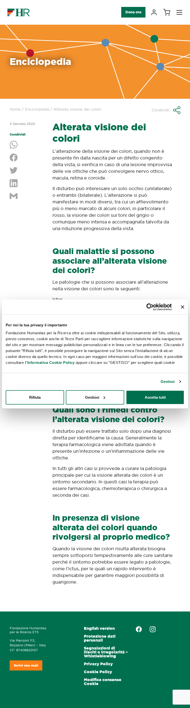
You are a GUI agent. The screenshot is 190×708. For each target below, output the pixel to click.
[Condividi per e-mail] (27, 196)
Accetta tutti (155, 397)
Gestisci (168, 381)
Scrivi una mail (26, 665)
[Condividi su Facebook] (27, 158)
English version (99, 628)
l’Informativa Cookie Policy (50, 362)
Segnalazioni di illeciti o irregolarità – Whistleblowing (106, 652)
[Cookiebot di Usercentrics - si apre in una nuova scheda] (150, 307)
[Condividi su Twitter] (27, 170)
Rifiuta (35, 397)
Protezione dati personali (100, 638)
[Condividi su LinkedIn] (27, 183)
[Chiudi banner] (182, 307)
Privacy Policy (98, 664)
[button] (166, 110)
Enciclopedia (37, 109)
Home (15, 109)
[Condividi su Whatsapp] (27, 145)
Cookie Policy (98, 672)
